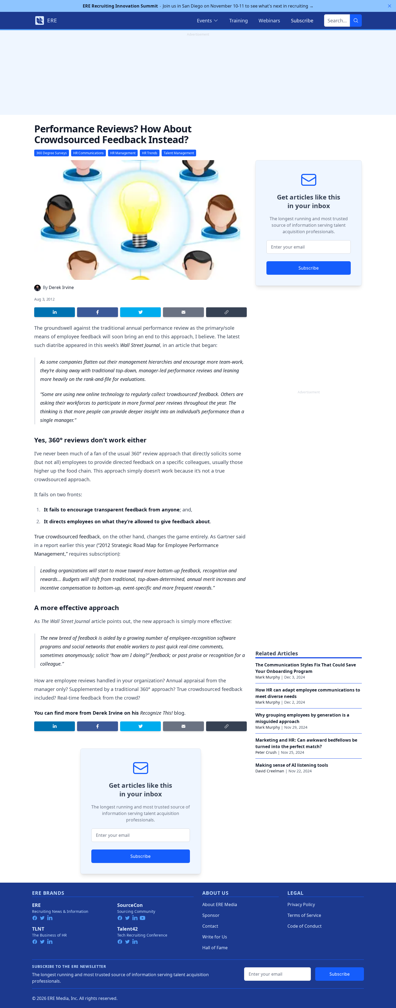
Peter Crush (266, 752)
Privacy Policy (301, 904)
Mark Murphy (267, 677)
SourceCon (130, 905)
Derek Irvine (61, 287)
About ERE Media (219, 904)
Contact (210, 926)
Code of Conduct (304, 926)
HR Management (123, 153)
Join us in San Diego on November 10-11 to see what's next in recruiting (198, 6)
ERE (36, 905)
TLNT (38, 929)
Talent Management (179, 153)
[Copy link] (226, 312)
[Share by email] (183, 312)
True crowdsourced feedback (67, 536)
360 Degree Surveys (51, 153)
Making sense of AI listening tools (291, 765)
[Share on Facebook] (97, 312)
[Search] (356, 20)
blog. (163, 713)
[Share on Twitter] (140, 312)
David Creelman (269, 770)
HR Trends (149, 153)
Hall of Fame (215, 948)
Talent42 (127, 929)
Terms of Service (304, 915)
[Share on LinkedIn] (54, 312)
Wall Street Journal (140, 345)
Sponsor (211, 915)
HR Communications (88, 153)
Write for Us (214, 937)
